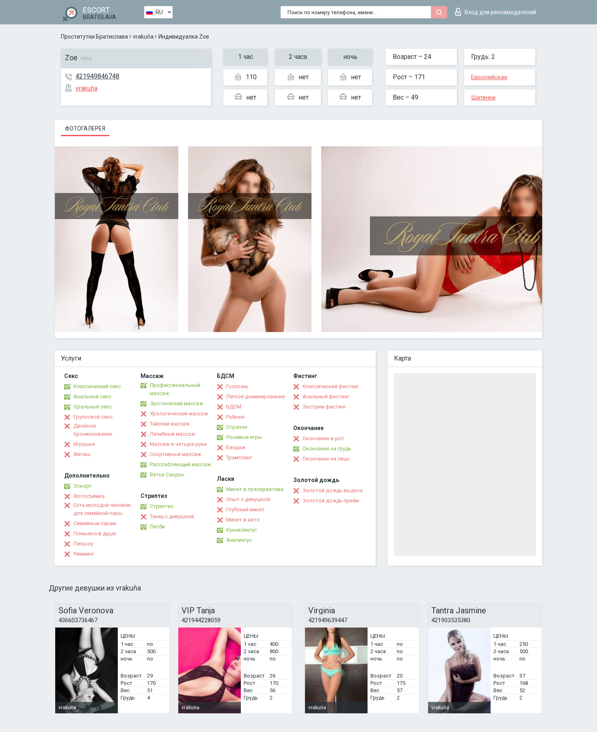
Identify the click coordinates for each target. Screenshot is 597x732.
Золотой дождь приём (331, 500)
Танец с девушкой (172, 516)
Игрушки (84, 444)
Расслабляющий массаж (180, 464)
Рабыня (235, 417)
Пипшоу (83, 544)
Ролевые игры (244, 437)
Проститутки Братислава (94, 36)
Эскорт (83, 486)
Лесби (157, 526)
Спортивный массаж (175, 454)
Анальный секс (92, 396)
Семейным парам (95, 523)
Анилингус (239, 540)
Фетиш (82, 454)
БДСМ (233, 407)
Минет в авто (243, 520)
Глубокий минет (245, 509)
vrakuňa (143, 36)
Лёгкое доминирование (255, 396)
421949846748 (97, 76)
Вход (500, 12)
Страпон (236, 427)
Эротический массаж (176, 403)
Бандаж (235, 447)
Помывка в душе (95, 533)
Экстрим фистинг (324, 407)
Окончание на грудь (327, 448)
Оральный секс (93, 407)
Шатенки (483, 97)
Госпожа (237, 386)
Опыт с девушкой (248, 499)
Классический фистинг (331, 386)
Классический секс (97, 386)
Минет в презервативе (254, 489)
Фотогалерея (85, 128)
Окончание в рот (323, 438)
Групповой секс (93, 417)
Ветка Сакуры (167, 474)
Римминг (84, 554)
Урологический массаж (179, 414)
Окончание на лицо (326, 459)
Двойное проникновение (93, 430)
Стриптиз (161, 506)
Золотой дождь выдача (333, 490)
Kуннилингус (241, 530)
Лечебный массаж (172, 434)
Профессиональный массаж (175, 389)
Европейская (489, 77)
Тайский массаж (170, 424)
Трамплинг (239, 457)
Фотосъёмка (89, 496)
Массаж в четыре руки (178, 444)
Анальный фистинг (326, 396)
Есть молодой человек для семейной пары (102, 509)
